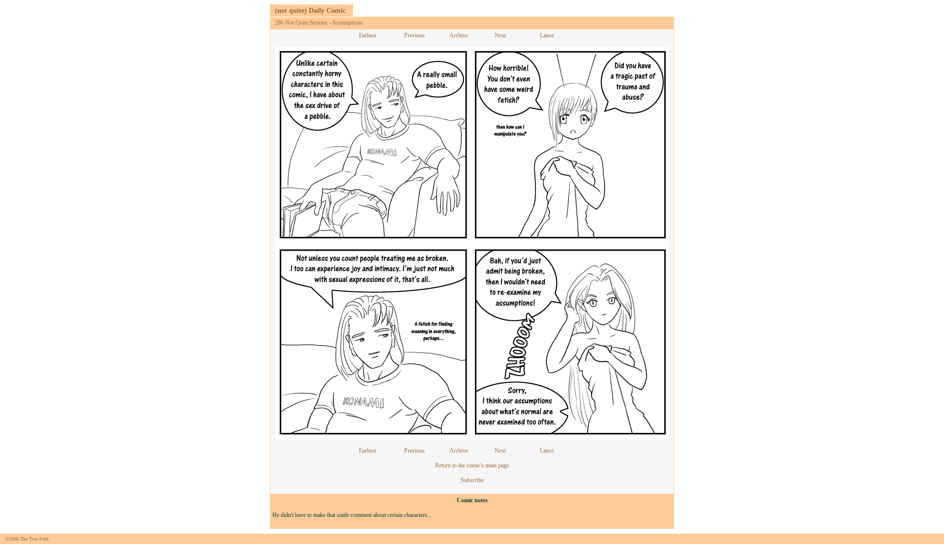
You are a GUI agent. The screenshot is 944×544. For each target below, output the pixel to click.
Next (500, 35)
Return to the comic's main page (472, 465)
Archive (458, 35)
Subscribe (472, 480)
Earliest (367, 35)
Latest (547, 35)
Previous (414, 35)
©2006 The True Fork (27, 539)
